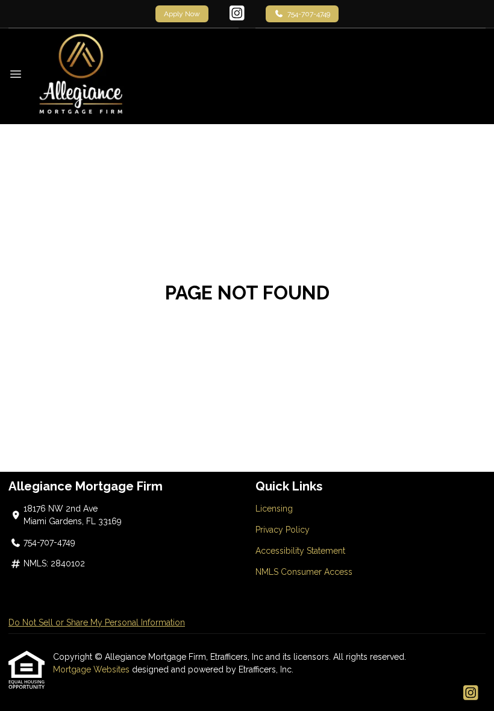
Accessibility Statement (300, 551)
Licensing (274, 508)
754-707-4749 (308, 14)
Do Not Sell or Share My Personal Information (96, 622)
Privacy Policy (282, 529)
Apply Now (182, 14)
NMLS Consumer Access (303, 572)
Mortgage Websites (92, 669)
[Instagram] (237, 14)
